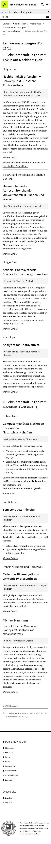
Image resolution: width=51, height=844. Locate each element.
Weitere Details (10, 157)
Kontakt (8, 761)
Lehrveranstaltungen (12, 31)
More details (9, 493)
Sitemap (8, 779)
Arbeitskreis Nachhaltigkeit (15, 27)
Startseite (7, 23)
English (8, 802)
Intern (7, 757)
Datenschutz (10, 770)
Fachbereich (20, 23)
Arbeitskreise (35, 23)
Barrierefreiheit (11, 775)
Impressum (10, 766)
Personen (9, 752)
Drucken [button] (8, 797)
